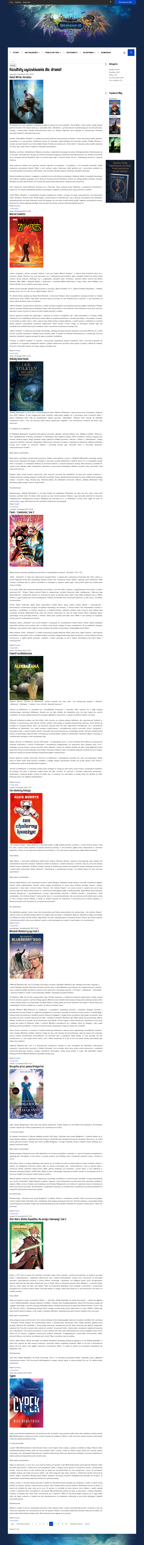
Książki (16, 504)
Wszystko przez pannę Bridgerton (27, 1066)
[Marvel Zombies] (26, 242)
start (12, 1524)
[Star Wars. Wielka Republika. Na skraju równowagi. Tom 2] (26, 1245)
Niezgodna (113, 116)
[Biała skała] (120, 181)
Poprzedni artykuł (23, 1524)
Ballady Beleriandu (19, 359)
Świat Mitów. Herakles (21, 77)
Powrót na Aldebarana (21, 653)
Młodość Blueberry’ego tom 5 (24, 931)
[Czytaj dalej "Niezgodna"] (114, 126)
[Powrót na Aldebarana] (26, 678)
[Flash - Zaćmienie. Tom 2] (26, 540)
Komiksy (17, 206)
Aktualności (31, 52)
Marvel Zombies (17, 214)
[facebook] (110, 2)
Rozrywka (88, 52)
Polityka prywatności (83, 1538)
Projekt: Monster (115, 136)
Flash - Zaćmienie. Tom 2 (22, 512)
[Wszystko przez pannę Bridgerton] (26, 1094)
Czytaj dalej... (14, 208)
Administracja (67, 1538)
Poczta (56, 1538)
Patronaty (72, 52)
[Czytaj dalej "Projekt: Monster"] (114, 145)
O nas (11, 2)
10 (66, 1524)
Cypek (13, 1375)
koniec (87, 1524)
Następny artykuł (76, 1524)
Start (16, 52)
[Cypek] (26, 1403)
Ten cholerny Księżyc (20, 790)
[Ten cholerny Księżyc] (26, 818)
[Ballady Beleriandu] (26, 386)
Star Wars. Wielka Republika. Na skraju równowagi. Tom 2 (38, 1219)
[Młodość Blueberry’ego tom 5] (26, 956)
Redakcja (18, 2)
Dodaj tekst (26, 2)
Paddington (113, 98)
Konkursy (106, 52)
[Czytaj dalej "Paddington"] (114, 107)
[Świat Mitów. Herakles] (26, 101)
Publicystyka (52, 52)
